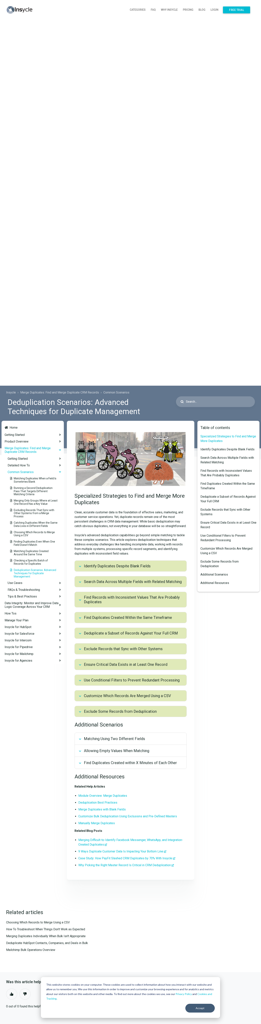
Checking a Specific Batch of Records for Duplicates (31, 562)
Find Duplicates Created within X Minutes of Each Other (130, 762)
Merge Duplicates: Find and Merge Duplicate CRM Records (59, 392)
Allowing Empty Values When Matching (116, 750)
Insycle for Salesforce (19, 633)
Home (14, 427)
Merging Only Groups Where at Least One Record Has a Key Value (36, 502)
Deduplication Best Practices (97, 802)
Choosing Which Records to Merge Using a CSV (34, 534)
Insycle (11, 392)
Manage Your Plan (16, 620)
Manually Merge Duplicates (96, 823)
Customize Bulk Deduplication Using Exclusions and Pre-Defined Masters (127, 816)
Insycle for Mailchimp (19, 654)
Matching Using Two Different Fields (114, 738)
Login (214, 9)
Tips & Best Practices (22, 596)
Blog (202, 9)
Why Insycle (169, 9)
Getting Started (15, 435)
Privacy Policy (184, 994)
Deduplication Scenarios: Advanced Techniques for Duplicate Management (35, 573)
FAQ (153, 9)
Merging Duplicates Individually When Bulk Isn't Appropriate (46, 936)
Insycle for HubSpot (18, 627)
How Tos (10, 613)
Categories (138, 9)
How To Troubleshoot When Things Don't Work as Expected (45, 929)
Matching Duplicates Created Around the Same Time (31, 553)
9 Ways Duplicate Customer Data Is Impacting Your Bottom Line (120, 851)
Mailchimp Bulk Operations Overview (30, 950)
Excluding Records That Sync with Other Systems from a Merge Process (34, 513)
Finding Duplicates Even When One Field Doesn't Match (34, 543)
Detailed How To (19, 465)
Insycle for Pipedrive (19, 647)
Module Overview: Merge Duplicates (102, 795)
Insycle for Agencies (18, 660)
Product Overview (16, 441)
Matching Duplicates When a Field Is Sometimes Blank (35, 480)
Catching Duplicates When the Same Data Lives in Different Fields (36, 524)
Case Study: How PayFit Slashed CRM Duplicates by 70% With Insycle (125, 858)
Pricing (188, 9)
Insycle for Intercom (18, 640)
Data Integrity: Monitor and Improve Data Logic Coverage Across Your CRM (31, 605)
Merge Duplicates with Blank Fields (102, 809)
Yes (11, 994)
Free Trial (236, 9)
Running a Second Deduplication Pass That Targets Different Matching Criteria (33, 491)
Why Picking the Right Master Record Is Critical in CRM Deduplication (124, 865)
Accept (200, 1008)
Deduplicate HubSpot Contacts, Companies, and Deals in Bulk (47, 943)
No (25, 994)
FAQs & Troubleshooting (24, 589)
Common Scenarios (116, 392)
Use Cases (15, 583)
